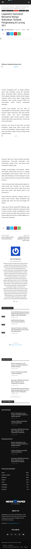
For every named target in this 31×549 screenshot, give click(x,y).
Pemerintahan (22, 10)
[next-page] (5, 336)
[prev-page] (3, 336)
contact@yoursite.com (13, 523)
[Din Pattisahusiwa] (3, 29)
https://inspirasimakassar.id (15, 261)
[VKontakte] (23, 534)
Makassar (12, 7)
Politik (27, 10)
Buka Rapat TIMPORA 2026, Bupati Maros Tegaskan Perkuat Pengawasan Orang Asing (20, 382)
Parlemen (16, 10)
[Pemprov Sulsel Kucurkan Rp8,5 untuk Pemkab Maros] (6, 374)
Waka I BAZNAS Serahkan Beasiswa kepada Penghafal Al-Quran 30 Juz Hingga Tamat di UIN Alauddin (20, 313)
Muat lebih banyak (15, 396)
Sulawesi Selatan (10, 10)
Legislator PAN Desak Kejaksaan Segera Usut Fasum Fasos (23, 238)
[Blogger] (7, 534)
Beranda (3, 7)
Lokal (8, 7)
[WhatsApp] (19, 33)
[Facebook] (8, 33)
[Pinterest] (15, 33)
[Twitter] (11, 33)
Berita (3, 316)
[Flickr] (15, 534)
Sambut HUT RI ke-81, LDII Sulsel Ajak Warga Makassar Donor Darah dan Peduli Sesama (20, 330)
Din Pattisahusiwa (9, 29)
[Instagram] (19, 534)
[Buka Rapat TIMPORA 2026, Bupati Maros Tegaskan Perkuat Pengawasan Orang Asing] (6, 382)
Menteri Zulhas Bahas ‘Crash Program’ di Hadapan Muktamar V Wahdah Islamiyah (19, 365)
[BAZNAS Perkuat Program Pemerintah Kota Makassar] (6, 322)
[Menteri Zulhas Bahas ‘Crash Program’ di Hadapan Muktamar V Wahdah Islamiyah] (6, 366)
